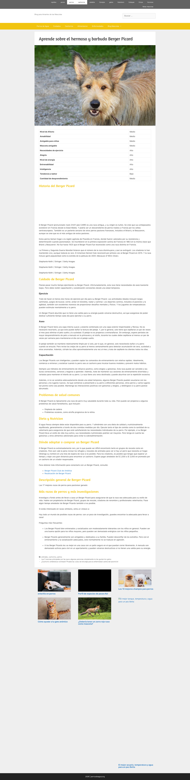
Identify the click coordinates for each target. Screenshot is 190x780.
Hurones (150, 2)
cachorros (81, 2)
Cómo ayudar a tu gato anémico (53, 621)
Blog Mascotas (113, 26)
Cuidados (57, 26)
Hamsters (121, 2)
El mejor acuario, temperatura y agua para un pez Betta (135, 766)
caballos (92, 2)
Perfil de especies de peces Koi (93, 594)
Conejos (102, 2)
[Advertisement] (95, 205)
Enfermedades (97, 26)
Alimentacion (83, 26)
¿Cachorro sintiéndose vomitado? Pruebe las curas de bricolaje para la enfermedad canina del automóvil (79, 562)
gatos (111, 2)
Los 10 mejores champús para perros (135, 589)
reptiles (53, 2)
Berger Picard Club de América (58, 471)
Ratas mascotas (148, 6)
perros (71, 2)
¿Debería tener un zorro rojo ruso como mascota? (94, 622)
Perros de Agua (43, 26)
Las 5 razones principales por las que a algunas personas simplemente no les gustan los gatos (76, 559)
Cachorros (69, 26)
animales (44, 557)
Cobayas (131, 2)
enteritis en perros (47, 594)
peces (63, 2)
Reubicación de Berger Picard (58, 473)
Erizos (141, 2)
